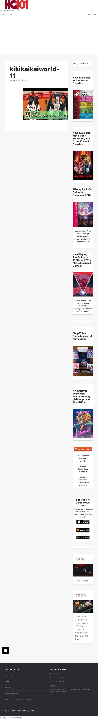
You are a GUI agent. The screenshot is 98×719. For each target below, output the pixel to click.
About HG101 (54, 674)
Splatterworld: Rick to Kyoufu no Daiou (18, 699)
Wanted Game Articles (57, 682)
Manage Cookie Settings (11, 717)
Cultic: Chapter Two (11, 676)
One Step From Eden (12, 693)
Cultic (7, 682)
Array (32, 711)
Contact (52, 685)
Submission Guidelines (58, 678)
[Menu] (5, 650)
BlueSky (6, 10)
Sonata (7, 687)
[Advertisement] (49, 35)
